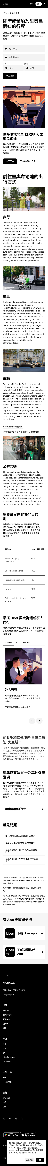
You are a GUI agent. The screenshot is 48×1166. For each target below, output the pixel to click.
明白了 (40, 1160)
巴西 (5, 13)
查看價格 (10, 76)
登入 (31, 4)
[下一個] (39, 721)
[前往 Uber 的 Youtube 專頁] (10, 1118)
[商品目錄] (44, 4)
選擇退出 (29, 1160)
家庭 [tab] (17, 643)
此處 (37, 1150)
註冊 (38, 4)
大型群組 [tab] (8, 643)
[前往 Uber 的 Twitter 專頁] (22, 1118)
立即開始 (10, 161)
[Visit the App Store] (28, 1135)
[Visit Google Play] (11, 1135)
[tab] (34, 643)
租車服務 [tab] (26, 643)
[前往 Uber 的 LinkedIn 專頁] (4, 1118)
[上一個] (32, 721)
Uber (5, 3)
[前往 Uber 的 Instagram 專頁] (16, 1118)
